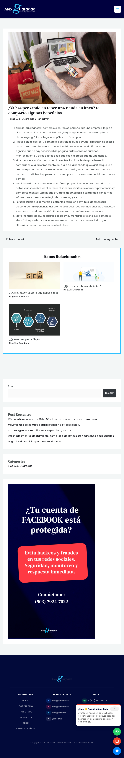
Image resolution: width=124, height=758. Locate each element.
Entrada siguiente (108, 239)
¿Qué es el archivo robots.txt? (82, 286)
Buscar (12, 386)
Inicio (26, 700)
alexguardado (59, 712)
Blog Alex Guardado (22, 119)
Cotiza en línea (25, 728)
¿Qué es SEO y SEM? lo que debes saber (33, 293)
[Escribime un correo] (117, 741)
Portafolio (26, 706)
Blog (26, 723)
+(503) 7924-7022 (97, 700)
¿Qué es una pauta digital (24, 339)
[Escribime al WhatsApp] (117, 732)
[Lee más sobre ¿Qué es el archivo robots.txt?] (89, 272)
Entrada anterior (14, 239)
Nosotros (26, 711)
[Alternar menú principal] (117, 9)
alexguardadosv (60, 700)
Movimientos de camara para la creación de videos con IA (44, 425)
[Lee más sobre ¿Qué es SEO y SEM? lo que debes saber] (34, 275)
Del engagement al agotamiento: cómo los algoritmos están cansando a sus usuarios (61, 436)
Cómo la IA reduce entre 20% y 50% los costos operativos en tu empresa (52, 419)
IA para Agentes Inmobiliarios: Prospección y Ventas (39, 430)
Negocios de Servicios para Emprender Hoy (34, 441)
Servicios (26, 717)
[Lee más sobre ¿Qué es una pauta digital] (34, 319)
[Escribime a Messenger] (117, 751)
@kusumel (57, 718)
